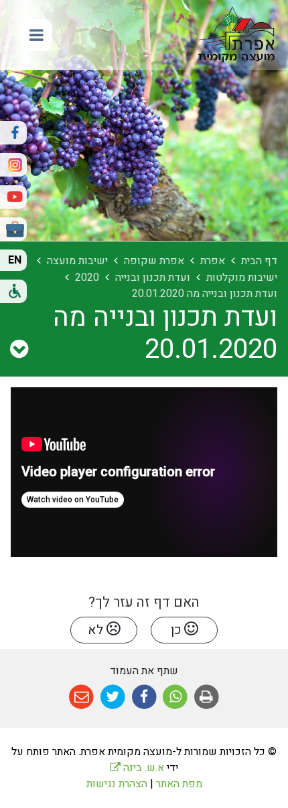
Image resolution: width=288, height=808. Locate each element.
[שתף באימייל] (81, 697)
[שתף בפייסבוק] (144, 697)
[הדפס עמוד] (206, 697)
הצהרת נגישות (116, 784)
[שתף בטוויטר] (112, 697)
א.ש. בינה (137, 768)
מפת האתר (179, 784)
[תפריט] (36, 35)
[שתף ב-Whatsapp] (175, 697)
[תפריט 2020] (19, 350)
